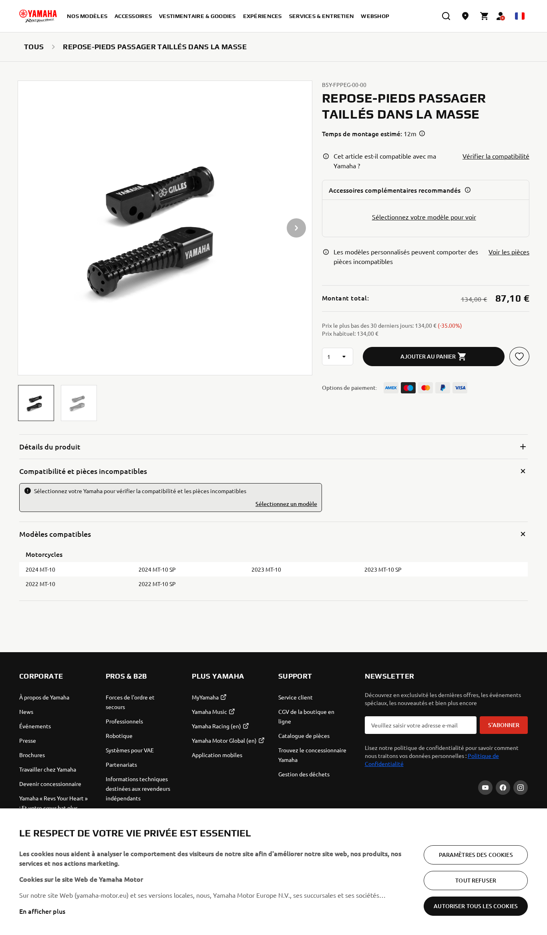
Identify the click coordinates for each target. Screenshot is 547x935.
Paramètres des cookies (476, 854)
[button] (36, 403)
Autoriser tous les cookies (476, 906)
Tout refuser (475, 880)
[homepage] (38, 16)
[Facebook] (503, 787)
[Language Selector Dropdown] (520, 16)
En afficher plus (42, 911)
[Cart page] (484, 16)
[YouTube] (485, 787)
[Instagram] (520, 787)
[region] (273, 871)
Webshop (375, 16)
